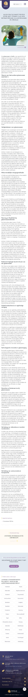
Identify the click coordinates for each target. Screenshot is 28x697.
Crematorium (7, 610)
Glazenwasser (7, 641)
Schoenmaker (20, 606)
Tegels (7, 618)
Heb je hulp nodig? (9, 657)
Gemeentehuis (20, 598)
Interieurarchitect (7, 598)
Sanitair (7, 637)
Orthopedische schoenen (7, 622)
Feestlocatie (7, 586)
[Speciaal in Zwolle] (3, 663)
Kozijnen (7, 614)
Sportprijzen (7, 602)
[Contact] (3, 656)
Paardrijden (7, 606)
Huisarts (20, 586)
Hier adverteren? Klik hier (8, 521)
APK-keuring (7, 629)
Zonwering (21, 610)
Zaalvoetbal (7, 625)
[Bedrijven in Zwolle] (3, 671)
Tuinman (20, 629)
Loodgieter (20, 602)
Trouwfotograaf (20, 637)
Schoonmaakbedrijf (20, 614)
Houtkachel (7, 594)
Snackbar (7, 633)
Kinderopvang (20, 641)
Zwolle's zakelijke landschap (12, 671)
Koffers (20, 618)
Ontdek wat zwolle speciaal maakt (15, 663)
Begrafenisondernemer (20, 590)
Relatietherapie (20, 625)
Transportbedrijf (20, 594)
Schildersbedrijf (21, 633)
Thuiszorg (20, 622)
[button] (25, 4)
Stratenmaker (7, 590)
